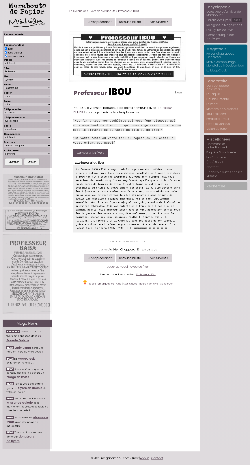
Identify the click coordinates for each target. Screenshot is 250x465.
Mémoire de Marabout (222, 109)
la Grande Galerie (19, 403)
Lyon (178, 92)
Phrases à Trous (217, 119)
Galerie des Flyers (223, 20)
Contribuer (166, 283)
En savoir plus (147, 249)
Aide (118, 283)
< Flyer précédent (99, 22)
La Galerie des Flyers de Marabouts (92, 11)
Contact (212, 167)
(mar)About (214, 162)
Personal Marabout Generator (220, 55)
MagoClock (26, 359)
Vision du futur (216, 129)
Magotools (216, 48)
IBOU (119, 91)
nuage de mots (17, 377)
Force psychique (218, 124)
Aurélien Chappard (121, 249)
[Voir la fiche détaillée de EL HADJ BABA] (27, 274)
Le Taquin (213, 94)
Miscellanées (218, 139)
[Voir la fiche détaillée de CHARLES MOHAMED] (27, 190)
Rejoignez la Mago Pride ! (224, 25)
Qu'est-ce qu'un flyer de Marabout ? (223, 13)
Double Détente (217, 99)
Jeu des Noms (216, 114)
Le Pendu (212, 104)
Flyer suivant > (158, 22)
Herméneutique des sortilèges (220, 36)
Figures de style (148, 283)
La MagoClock (216, 70)
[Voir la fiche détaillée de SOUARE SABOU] (27, 220)
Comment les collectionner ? (216, 146)
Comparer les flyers (90, 153)
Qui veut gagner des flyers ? (218, 87)
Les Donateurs (216, 157)
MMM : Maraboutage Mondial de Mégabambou (225, 64)
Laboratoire (216, 81)
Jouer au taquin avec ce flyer (128, 267)
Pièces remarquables (100, 283)
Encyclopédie (218, 7)
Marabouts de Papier (27, 8)
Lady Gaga (22, 348)
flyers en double (30, 388)
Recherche (215, 186)
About (144, 458)
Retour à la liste (130, 22)
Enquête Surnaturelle (221, 152)
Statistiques (130, 283)
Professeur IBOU (146, 274)
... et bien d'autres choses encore (224, 174)
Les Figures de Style (220, 30)
